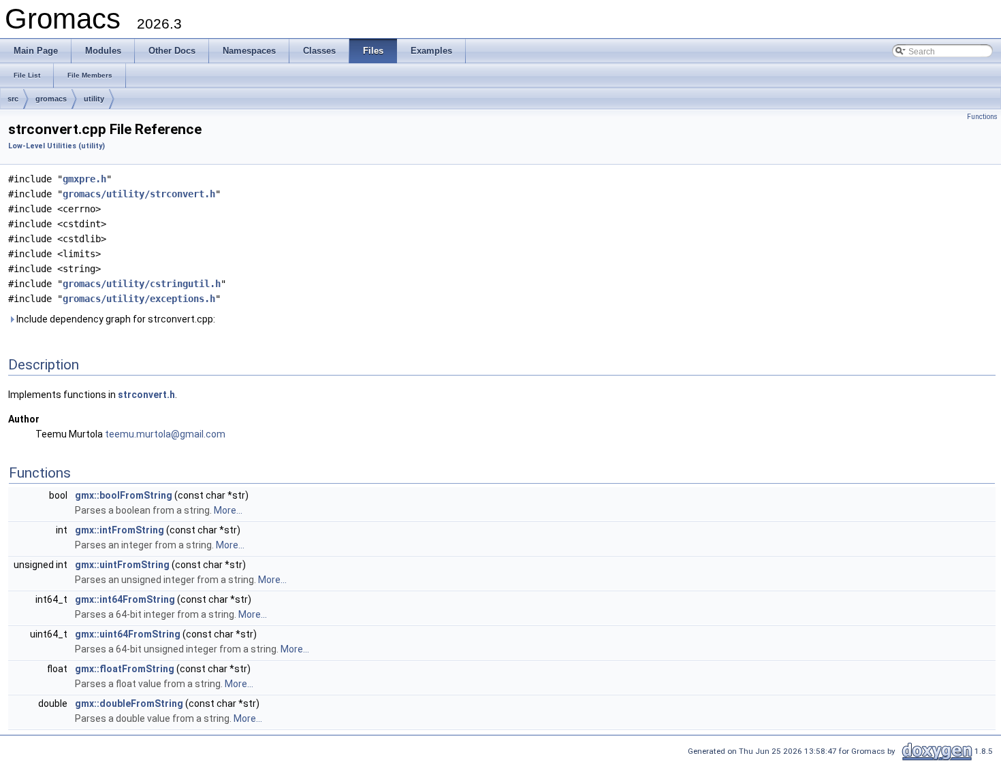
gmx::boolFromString (123, 495)
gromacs (51, 99)
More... (228, 510)
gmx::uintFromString (122, 564)
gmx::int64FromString (125, 599)
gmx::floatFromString (124, 668)
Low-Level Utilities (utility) (56, 146)
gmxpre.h (84, 178)
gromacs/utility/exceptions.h (139, 298)
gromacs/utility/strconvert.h (139, 193)
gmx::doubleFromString (129, 703)
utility (94, 99)
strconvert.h (146, 394)
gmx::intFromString (119, 530)
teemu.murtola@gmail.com (165, 434)
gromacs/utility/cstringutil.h (142, 283)
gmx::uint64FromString (127, 634)
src (12, 99)
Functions (982, 116)
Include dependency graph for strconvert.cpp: (114, 319)
